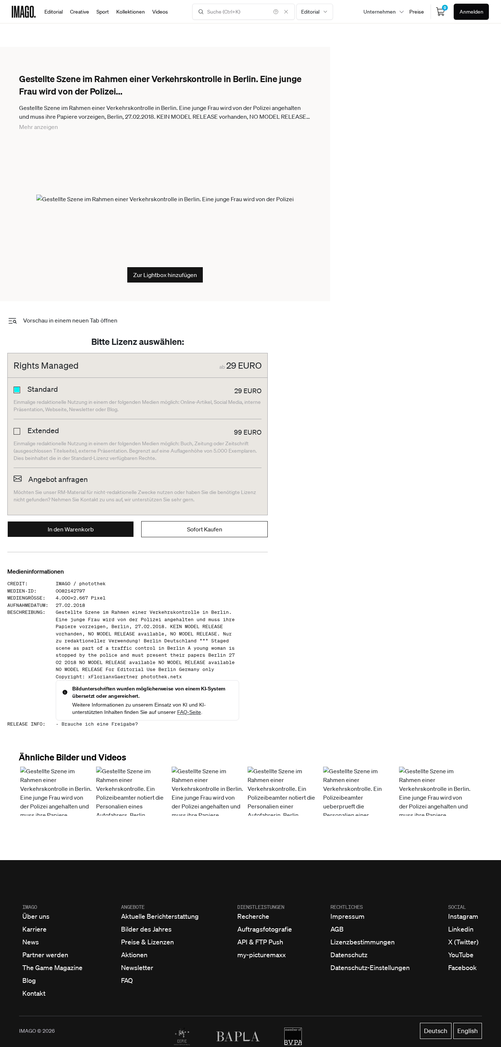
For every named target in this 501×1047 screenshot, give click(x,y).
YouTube (460, 955)
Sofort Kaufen (204, 529)
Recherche (253, 916)
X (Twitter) (463, 942)
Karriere (34, 929)
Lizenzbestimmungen (362, 942)
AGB (337, 929)
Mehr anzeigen (38, 126)
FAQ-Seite (189, 712)
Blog (29, 980)
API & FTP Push (260, 942)
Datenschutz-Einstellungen (370, 967)
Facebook (462, 967)
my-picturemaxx (261, 955)
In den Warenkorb (71, 529)
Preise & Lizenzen (147, 942)
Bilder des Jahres (146, 929)
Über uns (36, 916)
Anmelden (471, 11)
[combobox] (314, 12)
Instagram (463, 916)
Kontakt (33, 993)
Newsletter (137, 967)
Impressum (347, 916)
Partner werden (45, 955)
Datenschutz (348, 955)
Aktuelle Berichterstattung (160, 916)
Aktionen (134, 955)
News (30, 942)
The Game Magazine (52, 967)
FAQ (127, 980)
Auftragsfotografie (264, 929)
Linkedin (460, 929)
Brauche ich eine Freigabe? (100, 724)
